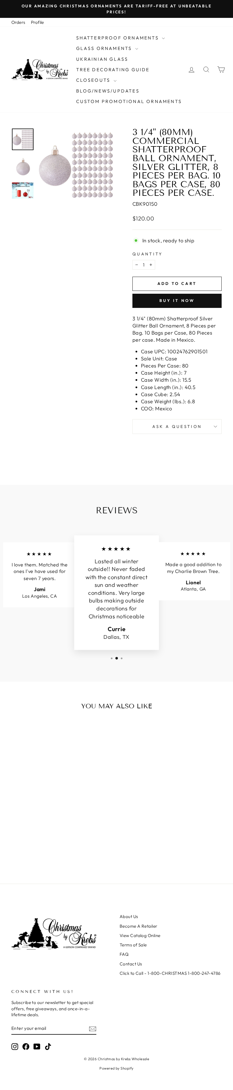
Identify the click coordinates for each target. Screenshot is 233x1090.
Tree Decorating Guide (113, 69)
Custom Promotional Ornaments (129, 101)
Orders (18, 22)
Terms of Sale (133, 945)
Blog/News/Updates (108, 91)
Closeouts (94, 80)
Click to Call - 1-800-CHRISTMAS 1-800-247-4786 (170, 973)
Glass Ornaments (105, 48)
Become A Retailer (138, 926)
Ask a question (177, 426)
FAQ (124, 954)
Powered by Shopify (116, 1068)
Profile (37, 22)
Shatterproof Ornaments (118, 38)
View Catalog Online (140, 935)
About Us (129, 916)
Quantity (147, 254)
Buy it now (177, 300)
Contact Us (131, 964)
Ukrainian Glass (102, 59)
